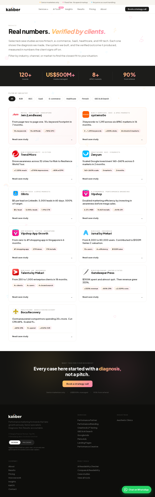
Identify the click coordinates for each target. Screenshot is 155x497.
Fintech (85, 99)
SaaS (40, 99)
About (104, 9)
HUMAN (14, 442)
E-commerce (54, 99)
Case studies (84, 474)
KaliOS (11, 485)
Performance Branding (88, 424)
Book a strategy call (137, 9)
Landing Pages (84, 443)
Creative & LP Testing (87, 428)
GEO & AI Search (102, 99)
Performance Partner (87, 420)
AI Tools (56, 9)
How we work (14, 478)
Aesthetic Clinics (125, 420)
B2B (21, 99)
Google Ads (83, 435)
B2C (30, 99)
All (12, 99)
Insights (69, 9)
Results (81, 9)
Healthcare (71, 99)
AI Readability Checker (88, 466)
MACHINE (27, 442)
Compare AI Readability (89, 470)
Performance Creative (88, 446)
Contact (12, 489)
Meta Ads (82, 439)
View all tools (84, 478)
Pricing (92, 9)
